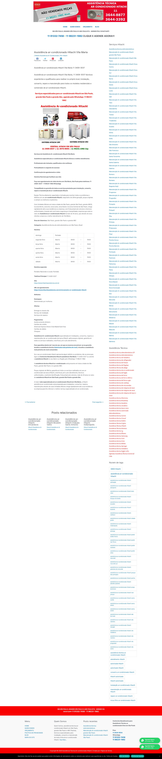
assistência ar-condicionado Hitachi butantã (120, 508)
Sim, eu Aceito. (124, 756)
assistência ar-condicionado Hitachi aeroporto (120, 486)
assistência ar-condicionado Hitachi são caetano (121, 620)
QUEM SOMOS (29, 728)
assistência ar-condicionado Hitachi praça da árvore (122, 588)
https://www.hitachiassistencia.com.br (46, 283)
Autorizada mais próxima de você (65, 347)
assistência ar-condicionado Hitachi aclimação (120, 481)
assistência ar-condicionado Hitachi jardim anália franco (122, 535)
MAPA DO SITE (30, 737)
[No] (160, 756)
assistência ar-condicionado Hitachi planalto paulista (120, 582)
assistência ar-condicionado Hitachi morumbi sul (120, 562)
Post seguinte (97, 402)
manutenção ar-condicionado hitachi (121, 690)
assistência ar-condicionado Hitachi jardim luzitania (122, 546)
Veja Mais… (63, 740)
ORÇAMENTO (29, 730)
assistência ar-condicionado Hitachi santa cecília (122, 599)
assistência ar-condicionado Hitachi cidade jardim (122, 519)
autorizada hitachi (117, 664)
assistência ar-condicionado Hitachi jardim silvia (122, 552)
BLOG (26, 735)
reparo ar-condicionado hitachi (121, 696)
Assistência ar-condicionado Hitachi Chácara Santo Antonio (72, 422)
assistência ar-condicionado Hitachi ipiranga (120, 530)
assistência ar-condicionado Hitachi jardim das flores (122, 541)
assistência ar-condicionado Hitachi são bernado (121, 615)
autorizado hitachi (117, 668)
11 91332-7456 (78, 711)
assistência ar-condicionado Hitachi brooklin (120, 503)
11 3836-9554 (117, 733)
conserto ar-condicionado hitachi (122, 672)
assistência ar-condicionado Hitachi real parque (122, 593)
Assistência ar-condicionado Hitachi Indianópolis (90, 422)
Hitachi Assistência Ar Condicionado (47, 55)
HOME (27, 726)
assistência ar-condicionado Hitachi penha (122, 578)
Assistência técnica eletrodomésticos (121, 49)
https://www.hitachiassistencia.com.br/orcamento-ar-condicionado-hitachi (60, 290)
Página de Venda (106, 751)
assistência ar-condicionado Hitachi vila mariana (121, 637)
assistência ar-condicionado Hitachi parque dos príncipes (122, 573)
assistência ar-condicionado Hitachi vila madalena (121, 631)
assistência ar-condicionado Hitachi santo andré (122, 610)
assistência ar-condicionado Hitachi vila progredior (121, 642)
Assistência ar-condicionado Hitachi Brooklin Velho (54, 422)
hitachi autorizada (117, 676)
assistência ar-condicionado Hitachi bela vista (122, 492)
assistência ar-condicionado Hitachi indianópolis (120, 524)
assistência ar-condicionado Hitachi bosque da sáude (120, 497)
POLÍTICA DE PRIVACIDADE (34, 733)
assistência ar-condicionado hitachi (122, 475)
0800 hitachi (116, 469)
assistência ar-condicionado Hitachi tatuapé (120, 626)
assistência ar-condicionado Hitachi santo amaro (122, 604)
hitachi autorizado (117, 681)
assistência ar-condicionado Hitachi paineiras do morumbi (120, 568)
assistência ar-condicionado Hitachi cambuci (120, 514)
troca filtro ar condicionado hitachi (123, 700)
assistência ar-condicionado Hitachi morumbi (120, 557)
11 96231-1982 (74, 36)
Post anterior (30, 402)
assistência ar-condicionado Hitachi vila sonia (121, 648)
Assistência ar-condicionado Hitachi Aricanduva (34, 422)
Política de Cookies (137, 756)
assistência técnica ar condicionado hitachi (118, 654)
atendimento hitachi (118, 659)
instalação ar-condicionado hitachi (123, 685)
